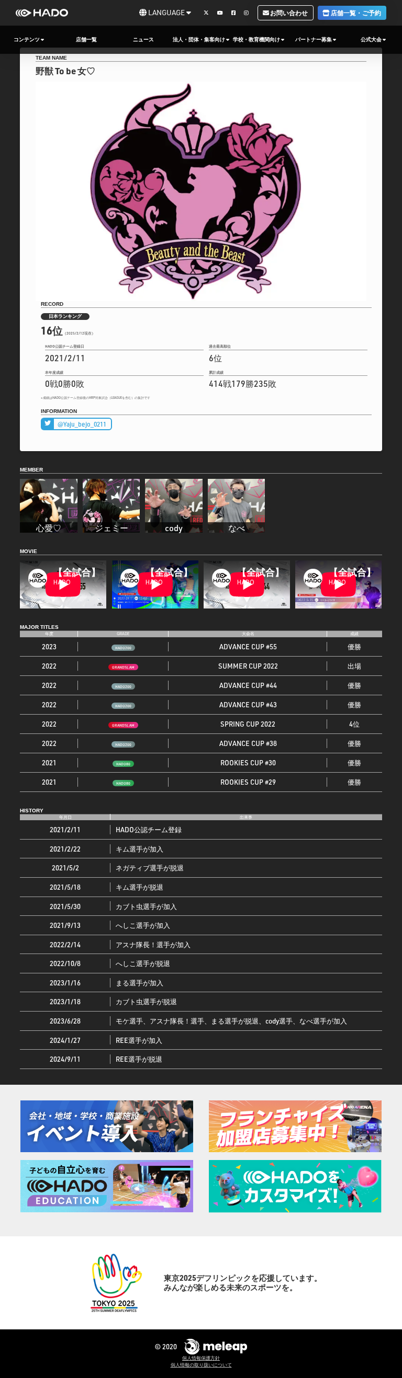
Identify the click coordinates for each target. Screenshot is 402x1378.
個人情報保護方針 (201, 1358)
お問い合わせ (288, 12)
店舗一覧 (86, 39)
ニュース (143, 39)
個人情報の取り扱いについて (201, 1365)
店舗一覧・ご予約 (355, 12)
